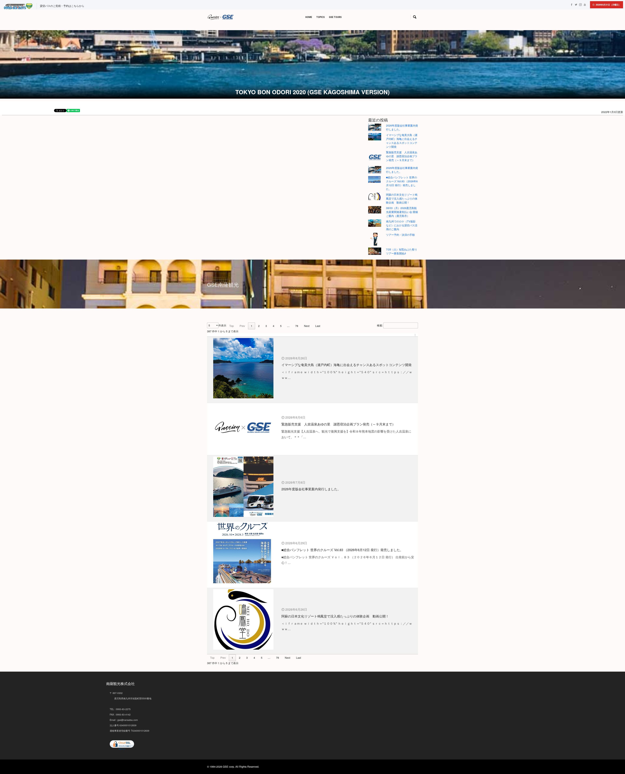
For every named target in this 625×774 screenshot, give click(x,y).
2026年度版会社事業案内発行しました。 (311, 489)
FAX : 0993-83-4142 (120, 714)
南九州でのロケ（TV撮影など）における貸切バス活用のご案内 (401, 225)
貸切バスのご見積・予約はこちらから (62, 6)
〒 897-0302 (116, 693)
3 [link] (266, 326)
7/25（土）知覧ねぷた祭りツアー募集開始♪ (401, 251)
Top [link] (231, 326)
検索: (380, 325)
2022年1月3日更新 (612, 112)
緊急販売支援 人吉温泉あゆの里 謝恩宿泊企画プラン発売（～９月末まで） (401, 156)
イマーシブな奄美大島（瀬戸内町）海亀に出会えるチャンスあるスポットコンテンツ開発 (401, 141)
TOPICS (320, 17)
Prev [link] (242, 326)
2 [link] (259, 326)
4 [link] (273, 326)
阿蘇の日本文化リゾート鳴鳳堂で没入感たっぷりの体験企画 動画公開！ (401, 198)
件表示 (222, 325)
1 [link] (251, 326)
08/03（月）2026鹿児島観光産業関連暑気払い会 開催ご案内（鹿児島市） (402, 212)
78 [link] (296, 326)
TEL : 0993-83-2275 (120, 709)
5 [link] (281, 326)
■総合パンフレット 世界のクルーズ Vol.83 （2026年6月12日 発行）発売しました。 (402, 183)
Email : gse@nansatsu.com (124, 719)
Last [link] (317, 326)
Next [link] (306, 326)
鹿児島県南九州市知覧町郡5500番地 (130, 698)
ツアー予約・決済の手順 (400, 235)
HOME (308, 17)
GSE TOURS (335, 17)
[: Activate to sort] (312, 335)
